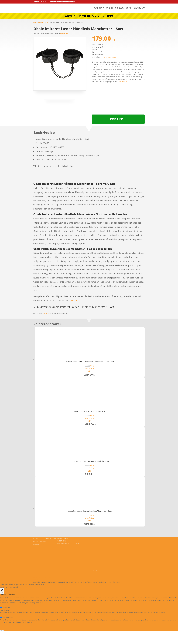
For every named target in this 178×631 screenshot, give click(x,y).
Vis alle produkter (118, 8)
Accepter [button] (75, 585)
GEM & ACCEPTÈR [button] (6, 625)
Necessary (6, 608)
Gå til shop (74, 300)
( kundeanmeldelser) (110, 57)
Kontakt (139, 8)
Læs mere (50, 585)
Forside (99, 8)
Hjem (35, 22)
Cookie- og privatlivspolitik (42, 577)
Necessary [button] (3, 605)
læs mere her (123, 82)
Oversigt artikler (51, 538)
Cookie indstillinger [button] (62, 585)
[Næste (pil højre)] (3, 630)
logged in (46, 314)
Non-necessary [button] (5, 615)
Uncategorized (43, 22)
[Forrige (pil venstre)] (1, 630)
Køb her (116, 119)
